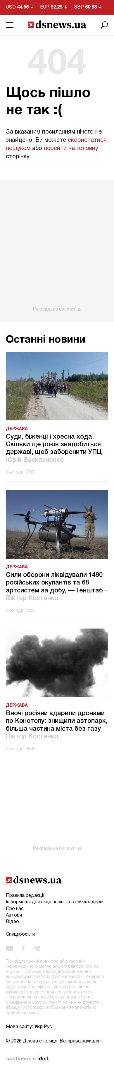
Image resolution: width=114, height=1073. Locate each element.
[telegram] (37, 948)
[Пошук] (104, 25)
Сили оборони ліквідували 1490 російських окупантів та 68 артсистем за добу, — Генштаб (57, 586)
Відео (12, 922)
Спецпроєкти (20, 934)
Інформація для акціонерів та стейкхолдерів (54, 902)
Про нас (15, 909)
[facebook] (23, 948)
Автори (14, 915)
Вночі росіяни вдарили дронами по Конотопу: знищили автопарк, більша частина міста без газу (57, 725)
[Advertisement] (57, 246)
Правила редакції (25, 896)
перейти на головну (71, 148)
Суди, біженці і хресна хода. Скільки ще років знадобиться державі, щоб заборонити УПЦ (56, 448)
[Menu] (9, 25)
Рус (48, 1027)
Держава (17, 429)
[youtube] (9, 948)
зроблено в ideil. (28, 1059)
